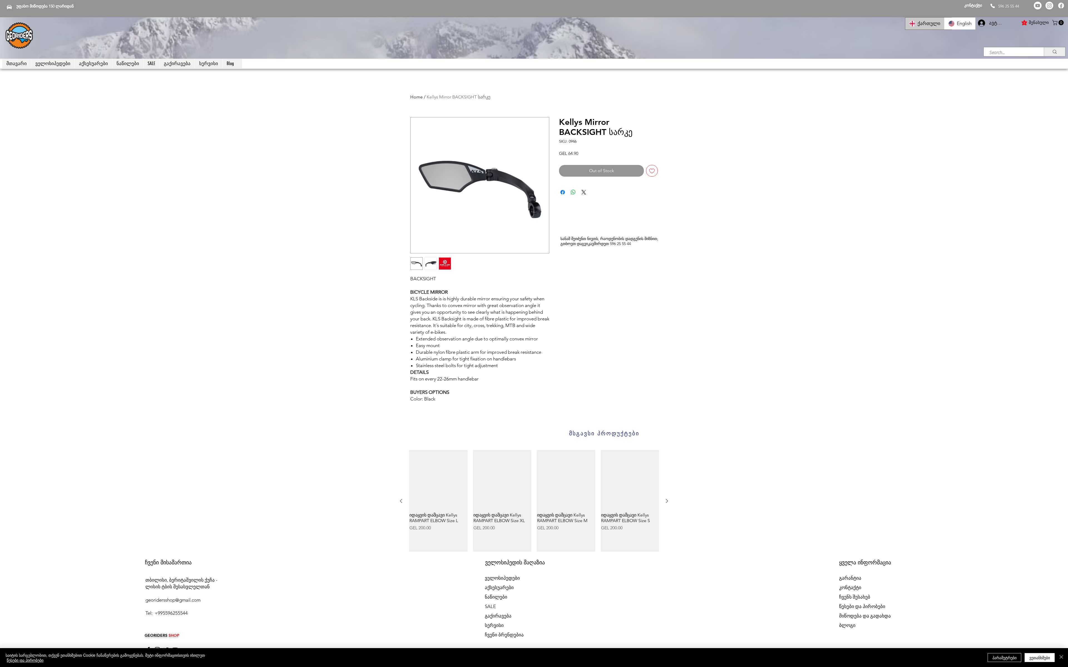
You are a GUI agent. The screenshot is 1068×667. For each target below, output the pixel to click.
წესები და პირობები (25, 660)
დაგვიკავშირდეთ (593, 243)
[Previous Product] (401, 501)
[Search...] (1054, 51)
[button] (1058, 22)
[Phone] (992, 5)
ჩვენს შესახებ (854, 597)
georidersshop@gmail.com (173, 600)
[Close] (1061, 658)
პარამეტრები (1004, 657)
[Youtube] (1038, 5)
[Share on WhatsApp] (573, 192)
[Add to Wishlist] (652, 171)
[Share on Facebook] (562, 192)
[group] (534, 501)
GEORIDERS (157, 635)
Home (416, 97)
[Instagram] (1049, 5)
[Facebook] (1061, 5)
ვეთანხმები (1039, 657)
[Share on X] (583, 192)
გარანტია (850, 578)
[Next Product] (667, 501)
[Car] (9, 7)
